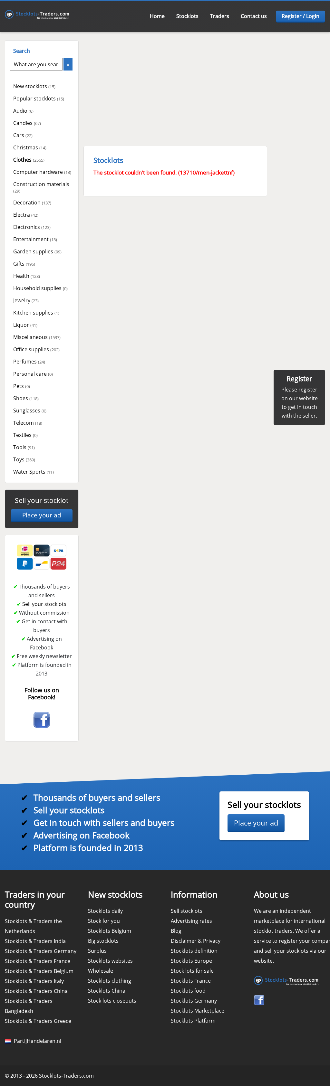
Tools (24, 447)
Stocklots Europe (191, 960)
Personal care (33, 373)
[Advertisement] (204, 85)
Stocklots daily (105, 910)
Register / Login (300, 16)
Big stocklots (103, 940)
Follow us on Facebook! (41, 693)
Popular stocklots (38, 98)
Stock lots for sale (192, 970)
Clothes (28, 159)
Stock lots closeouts (112, 1000)
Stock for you (104, 920)
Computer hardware (42, 171)
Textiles (25, 435)
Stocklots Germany (194, 1000)
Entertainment (35, 239)
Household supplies (40, 288)
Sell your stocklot (41, 500)
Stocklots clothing (109, 980)
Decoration (32, 202)
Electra (25, 214)
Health (26, 275)
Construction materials (41, 187)
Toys (24, 459)
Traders (219, 16)
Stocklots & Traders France (37, 961)
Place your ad (41, 515)
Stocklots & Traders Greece (38, 1021)
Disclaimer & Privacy (195, 940)
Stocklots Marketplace (197, 1010)
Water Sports (33, 471)
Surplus (97, 950)
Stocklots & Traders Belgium (39, 971)
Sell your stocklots (44, 604)
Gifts (24, 263)
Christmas (29, 147)
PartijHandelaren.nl (36, 1040)
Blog (176, 930)
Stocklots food (188, 990)
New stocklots (34, 86)
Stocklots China (106, 990)
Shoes (26, 398)
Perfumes (29, 361)
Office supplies (36, 349)
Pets (21, 386)
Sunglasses (29, 410)
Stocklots (187, 16)
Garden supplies (37, 251)
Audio (23, 110)
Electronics (32, 227)
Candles (27, 123)
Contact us (254, 16)
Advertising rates (191, 920)
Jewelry (26, 300)
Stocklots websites (110, 960)
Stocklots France (191, 980)
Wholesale (100, 970)
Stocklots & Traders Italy (34, 981)
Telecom (27, 422)
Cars (23, 135)
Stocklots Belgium (109, 930)
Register (299, 378)
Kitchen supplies (36, 312)
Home (157, 16)
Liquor (25, 324)
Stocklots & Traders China (36, 991)
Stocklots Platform (193, 1020)
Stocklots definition (194, 950)
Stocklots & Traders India (35, 941)
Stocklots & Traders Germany (40, 951)
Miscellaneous (37, 337)
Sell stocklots (186, 910)
